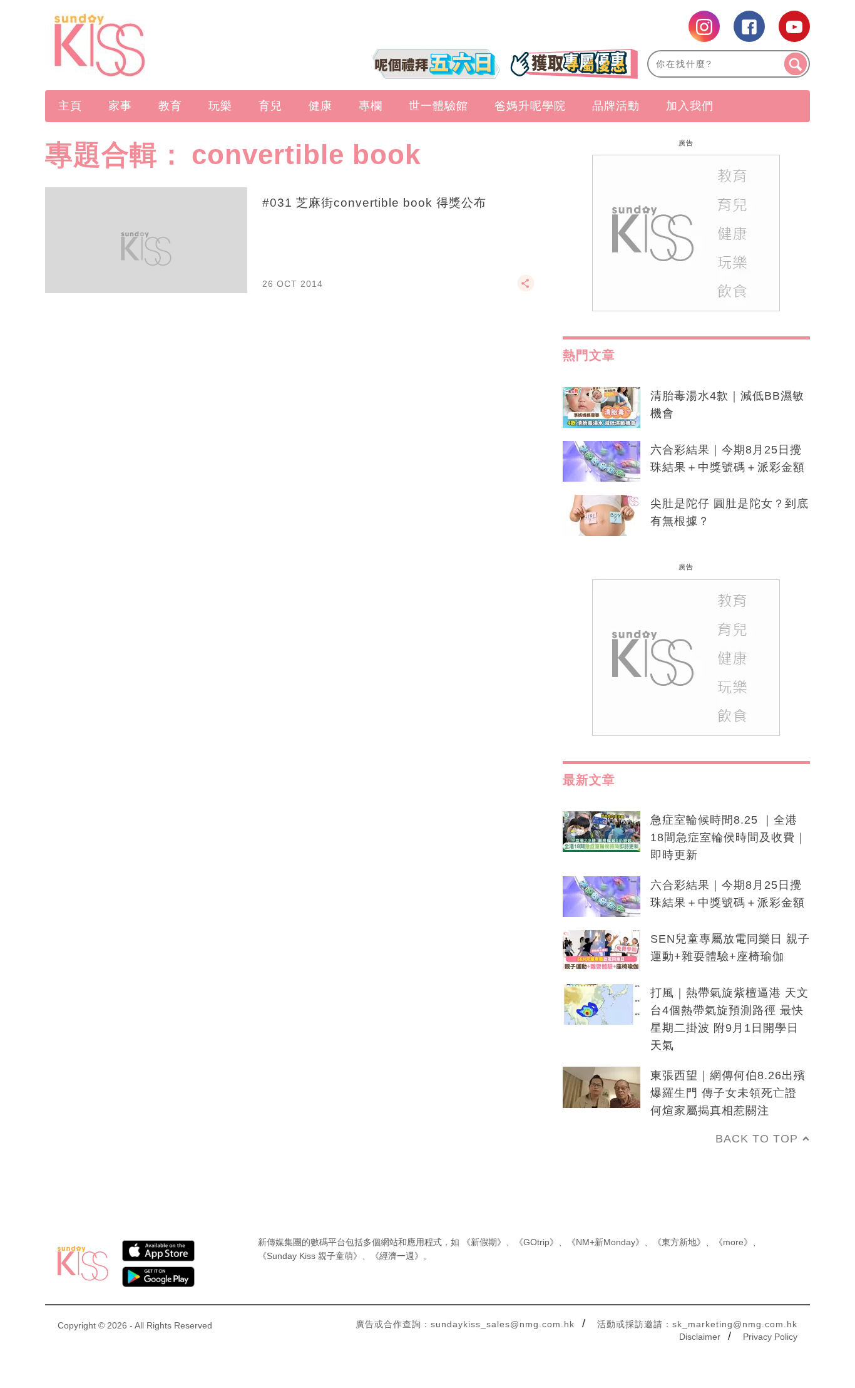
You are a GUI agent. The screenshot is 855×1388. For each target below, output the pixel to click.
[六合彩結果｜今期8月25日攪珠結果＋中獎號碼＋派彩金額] (601, 461)
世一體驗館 (438, 106)
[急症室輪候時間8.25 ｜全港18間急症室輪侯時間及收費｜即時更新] (601, 831)
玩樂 (220, 106)
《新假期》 (484, 1242)
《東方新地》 (679, 1242)
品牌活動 (616, 106)
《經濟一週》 (397, 1256)
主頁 (70, 106)
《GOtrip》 (536, 1242)
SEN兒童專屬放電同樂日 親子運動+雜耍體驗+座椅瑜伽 (730, 948)
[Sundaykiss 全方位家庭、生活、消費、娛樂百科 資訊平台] (160, 45)
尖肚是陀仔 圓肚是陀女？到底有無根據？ (729, 512)
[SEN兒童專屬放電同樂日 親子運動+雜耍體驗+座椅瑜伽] (601, 950)
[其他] (525, 288)
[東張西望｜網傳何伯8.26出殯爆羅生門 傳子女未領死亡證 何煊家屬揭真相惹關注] (601, 1087)
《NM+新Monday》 (605, 1242)
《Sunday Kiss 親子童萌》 (310, 1256)
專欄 (370, 106)
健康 (320, 106)
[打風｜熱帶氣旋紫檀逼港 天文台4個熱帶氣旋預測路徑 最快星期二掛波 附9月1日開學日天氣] (601, 1004)
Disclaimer (699, 1337)
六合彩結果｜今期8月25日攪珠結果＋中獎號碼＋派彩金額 (727, 458)
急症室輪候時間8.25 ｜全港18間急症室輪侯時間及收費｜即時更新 (728, 837)
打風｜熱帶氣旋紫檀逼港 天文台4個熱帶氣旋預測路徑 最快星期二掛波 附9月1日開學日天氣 (729, 1019)
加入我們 (690, 106)
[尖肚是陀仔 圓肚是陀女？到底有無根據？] (601, 515)
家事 (120, 106)
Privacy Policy (770, 1337)
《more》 (733, 1242)
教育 (170, 106)
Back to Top (756, 1138)
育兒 (270, 106)
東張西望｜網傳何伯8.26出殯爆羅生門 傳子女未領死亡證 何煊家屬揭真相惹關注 (728, 1093)
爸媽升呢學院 (530, 106)
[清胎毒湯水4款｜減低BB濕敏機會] (601, 407)
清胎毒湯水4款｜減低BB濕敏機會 (727, 405)
